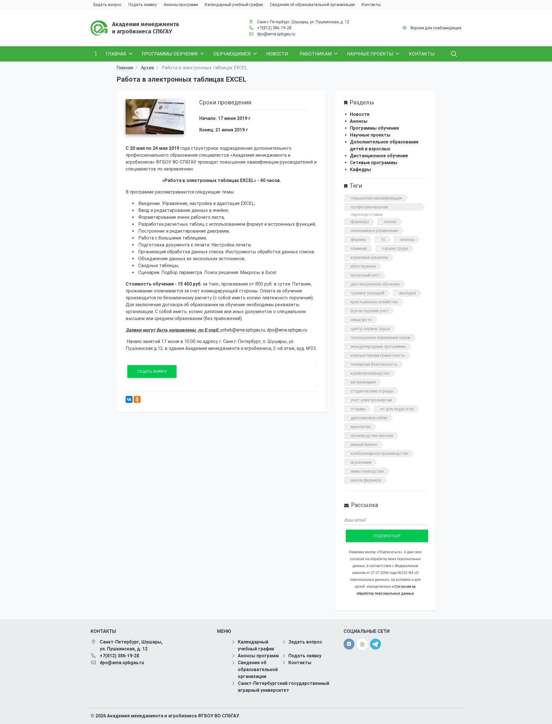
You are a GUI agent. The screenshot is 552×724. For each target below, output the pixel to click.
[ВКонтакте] (129, 399)
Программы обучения (374, 128)
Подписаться (386, 536)
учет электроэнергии (371, 400)
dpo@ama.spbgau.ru (276, 34)
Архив (147, 67)
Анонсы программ (258, 655)
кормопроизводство (370, 373)
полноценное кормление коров (380, 337)
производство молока (372, 435)
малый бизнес (364, 444)
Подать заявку (152, 371)
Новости (359, 114)
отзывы (358, 409)
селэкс (390, 221)
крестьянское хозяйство (374, 302)
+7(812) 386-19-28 (274, 28)
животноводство (367, 471)
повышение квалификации (376, 198)
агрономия (361, 462)
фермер (358, 239)
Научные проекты (370, 135)
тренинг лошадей (367, 293)
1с (383, 239)
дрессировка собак (369, 417)
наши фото (361, 319)
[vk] (349, 644)
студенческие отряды (372, 391)
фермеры (360, 221)
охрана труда (395, 248)
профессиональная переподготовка (369, 208)
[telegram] (375, 644)
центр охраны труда (370, 328)
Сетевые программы (373, 162)
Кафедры (360, 169)
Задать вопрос (305, 642)
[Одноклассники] (137, 399)
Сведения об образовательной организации (258, 669)
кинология (361, 426)
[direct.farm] (362, 644)
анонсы (407, 239)
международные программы (378, 346)
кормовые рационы (369, 257)
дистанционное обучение (375, 284)
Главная (124, 67)
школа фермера (366, 480)
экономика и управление (374, 230)
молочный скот (365, 275)
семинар (359, 248)
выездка (407, 293)
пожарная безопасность (374, 364)
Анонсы (358, 121)
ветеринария (363, 382)
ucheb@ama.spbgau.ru (242, 330)
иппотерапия (363, 266)
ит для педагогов (397, 409)
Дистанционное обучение (379, 155)
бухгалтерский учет (369, 311)
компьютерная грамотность (378, 355)
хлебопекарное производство (379, 453)
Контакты (299, 662)
